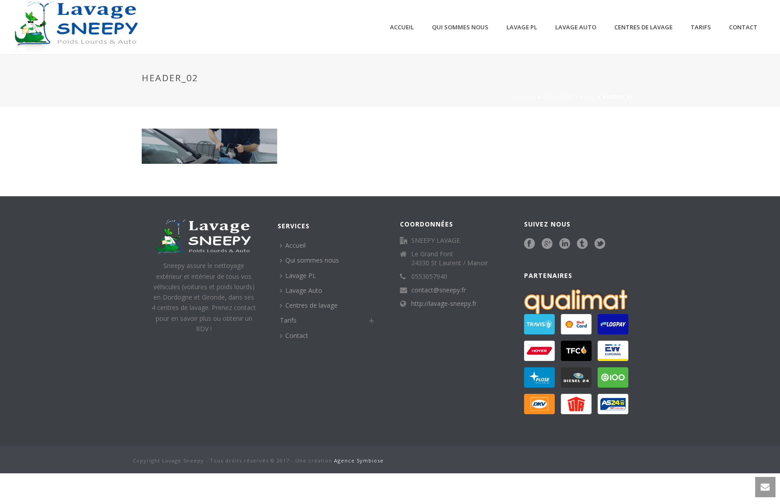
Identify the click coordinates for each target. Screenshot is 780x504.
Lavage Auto (575, 27)
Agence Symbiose (359, 460)
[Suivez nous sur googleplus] (547, 244)
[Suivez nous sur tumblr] (582, 244)
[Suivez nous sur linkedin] (564, 244)
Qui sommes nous (460, 27)
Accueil (402, 27)
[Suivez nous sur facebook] (529, 244)
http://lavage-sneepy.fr (444, 304)
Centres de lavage (643, 27)
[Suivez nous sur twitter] (599, 244)
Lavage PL (521, 27)
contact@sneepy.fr (438, 290)
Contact (743, 27)
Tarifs (701, 27)
